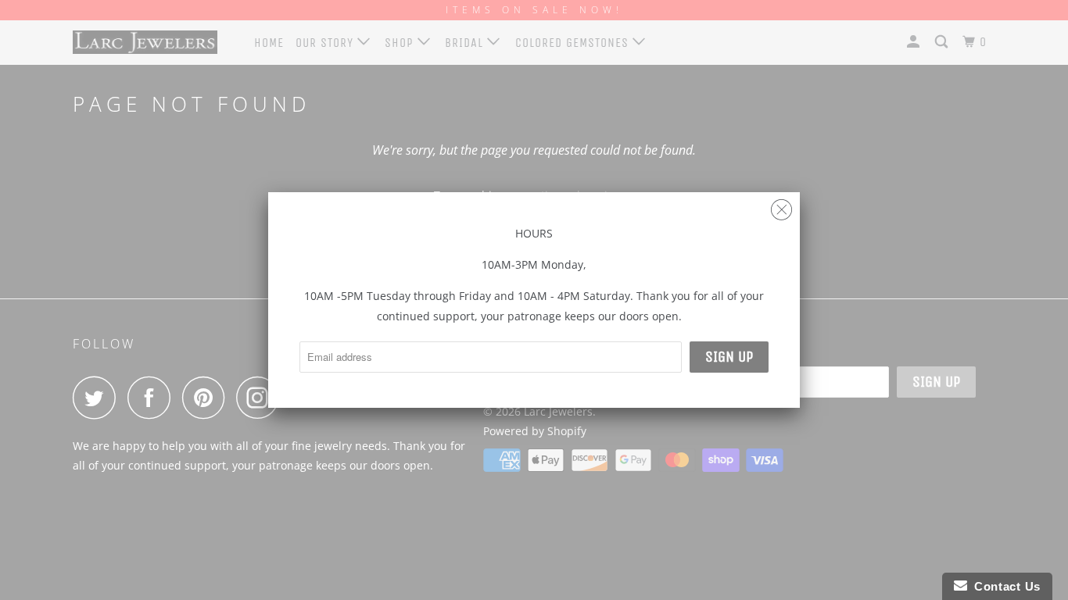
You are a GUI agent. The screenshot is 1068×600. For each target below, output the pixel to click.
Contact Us (1004, 586)
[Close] (781, 206)
